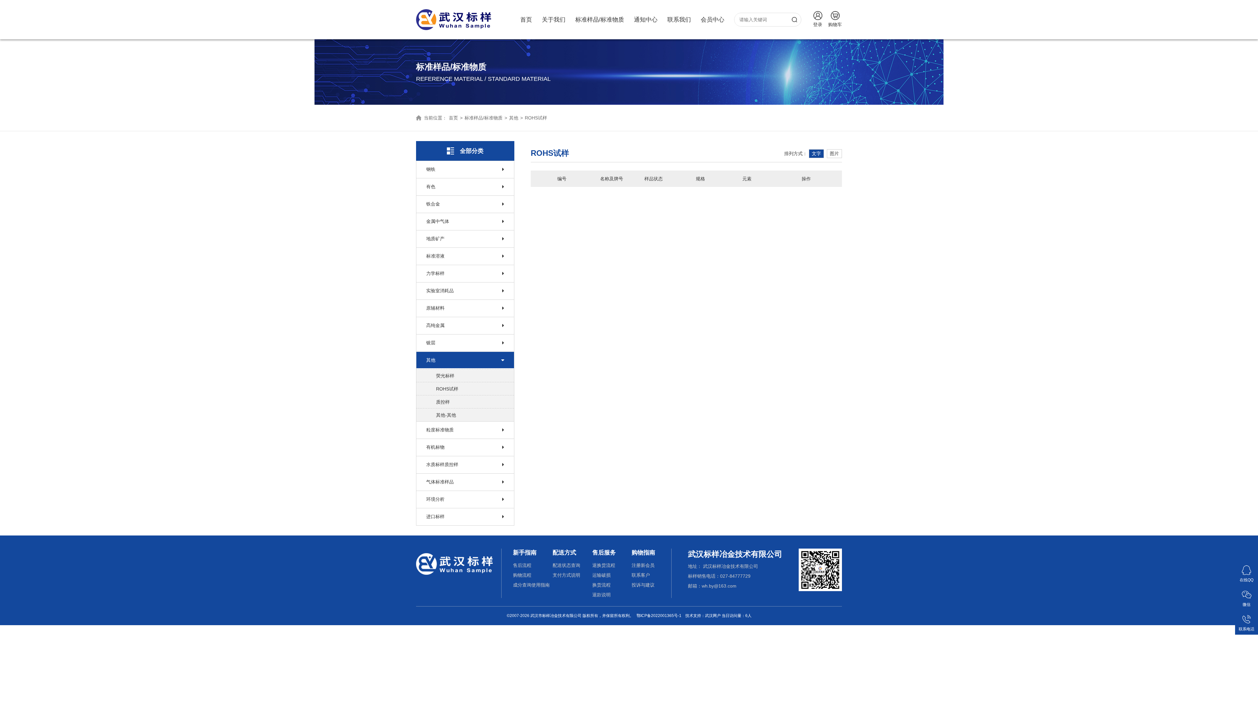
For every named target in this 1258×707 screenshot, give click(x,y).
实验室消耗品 (440, 290)
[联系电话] (1246, 617)
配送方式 (564, 552)
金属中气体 (437, 221)
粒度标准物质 (440, 429)
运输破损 (601, 575)
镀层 (430, 342)
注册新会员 (643, 565)
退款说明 (601, 594)
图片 (834, 153)
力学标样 (435, 273)
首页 (526, 19)
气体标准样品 (440, 481)
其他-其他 (446, 415)
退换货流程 (603, 565)
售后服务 (604, 552)
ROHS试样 (536, 117)
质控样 (443, 402)
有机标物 (435, 447)
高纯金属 (435, 325)
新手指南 (525, 552)
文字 (816, 153)
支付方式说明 (566, 575)
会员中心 (712, 19)
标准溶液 (435, 256)
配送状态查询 (566, 565)
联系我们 (679, 19)
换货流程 (601, 585)
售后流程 (522, 565)
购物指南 (643, 552)
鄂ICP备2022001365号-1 (659, 615)
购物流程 (522, 575)
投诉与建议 (643, 585)
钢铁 (430, 169)
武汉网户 (713, 615)
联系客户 (641, 575)
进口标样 (435, 516)
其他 (513, 117)
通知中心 (646, 19)
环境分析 (435, 499)
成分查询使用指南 (531, 585)
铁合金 (433, 204)
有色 (430, 186)
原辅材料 (435, 308)
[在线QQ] (1246, 567)
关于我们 (553, 19)
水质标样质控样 (442, 464)
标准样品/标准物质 (599, 19)
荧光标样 (445, 375)
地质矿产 (435, 238)
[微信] (1246, 592)
